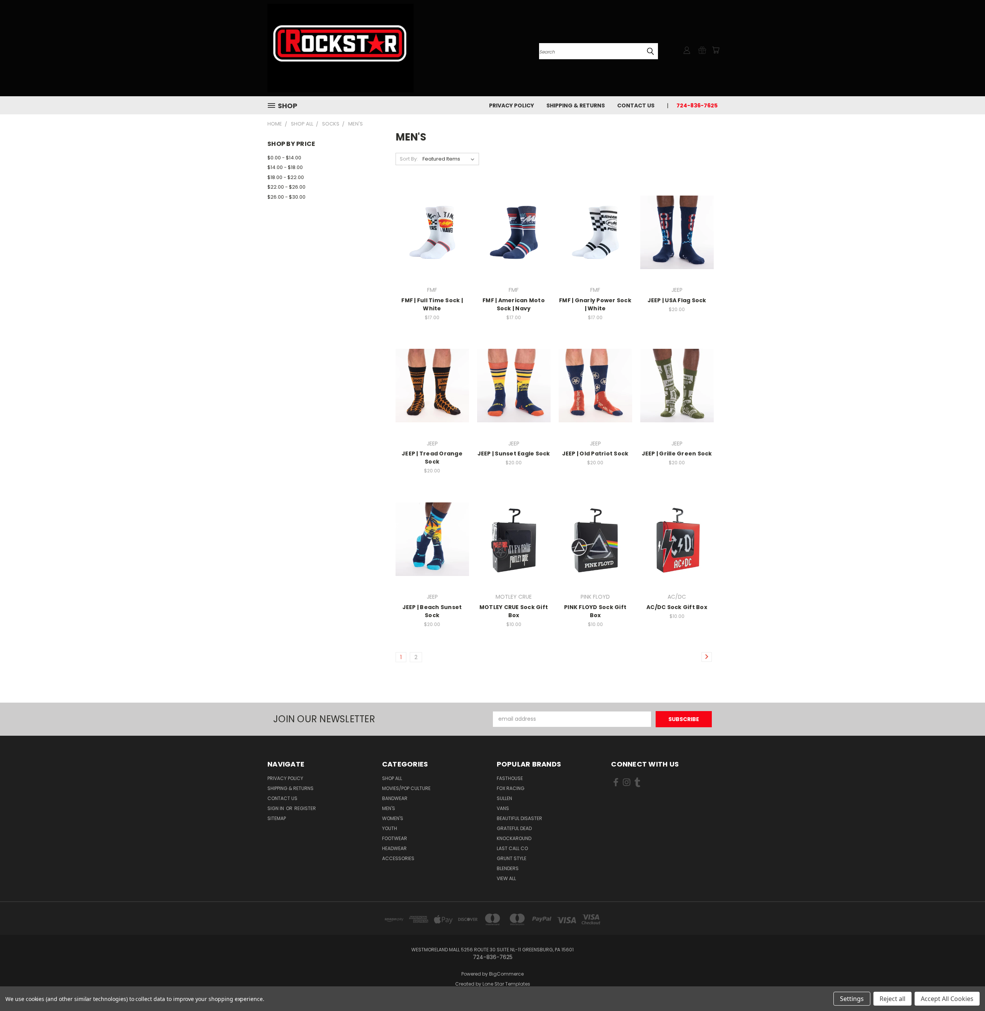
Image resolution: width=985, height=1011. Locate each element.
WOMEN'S (392, 818)
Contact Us (635, 105)
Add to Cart (432, 246)
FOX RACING (510, 788)
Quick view (432, 216)
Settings (852, 998)
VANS (503, 808)
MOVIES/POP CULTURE (406, 788)
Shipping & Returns (575, 105)
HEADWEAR (394, 848)
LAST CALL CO (512, 848)
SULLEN (504, 798)
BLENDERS (508, 868)
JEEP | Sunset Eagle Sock (513, 453)
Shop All (392, 778)
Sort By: (409, 158)
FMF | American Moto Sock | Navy (513, 304)
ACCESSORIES (398, 858)
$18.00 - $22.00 (285, 177)
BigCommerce (506, 974)
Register (305, 808)
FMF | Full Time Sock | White (432, 304)
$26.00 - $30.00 (286, 197)
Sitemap (276, 818)
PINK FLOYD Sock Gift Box (595, 611)
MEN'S (388, 808)
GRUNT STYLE (511, 858)
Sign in (276, 808)
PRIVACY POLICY (511, 105)
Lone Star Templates (506, 984)
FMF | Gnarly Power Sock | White (595, 304)
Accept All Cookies (947, 998)
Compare (429, 231)
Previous (964, 987)
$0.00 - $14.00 (284, 157)
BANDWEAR (394, 798)
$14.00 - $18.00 (285, 167)
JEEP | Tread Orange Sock (432, 457)
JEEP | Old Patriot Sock (595, 453)
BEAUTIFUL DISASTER (519, 818)
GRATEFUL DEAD (514, 828)
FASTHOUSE (510, 778)
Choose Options (677, 246)
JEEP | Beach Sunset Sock (432, 611)
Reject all (892, 998)
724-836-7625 (697, 105)
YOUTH (389, 828)
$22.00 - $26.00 (286, 187)
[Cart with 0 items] (716, 50)
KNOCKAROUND (514, 838)
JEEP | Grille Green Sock (677, 453)
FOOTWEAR (394, 838)
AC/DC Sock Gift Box (676, 607)
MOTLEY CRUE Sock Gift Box (513, 611)
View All (506, 878)
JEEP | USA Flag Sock (677, 300)
